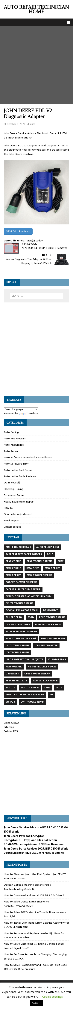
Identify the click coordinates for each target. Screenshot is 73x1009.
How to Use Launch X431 (21, 638)
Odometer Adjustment (18, 514)
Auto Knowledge (14, 445)
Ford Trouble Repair (52, 617)
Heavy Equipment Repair (19, 501)
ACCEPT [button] (36, 1003)
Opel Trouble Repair (37, 674)
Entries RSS (11, 731)
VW (51, 695)
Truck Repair (11, 520)
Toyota (10, 688)
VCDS (59, 688)
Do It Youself (12, 482)
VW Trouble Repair (32, 702)
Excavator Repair (14, 495)
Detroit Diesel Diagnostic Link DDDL (29, 596)
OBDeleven (12, 674)
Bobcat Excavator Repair (21, 582)
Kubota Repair (57, 659)
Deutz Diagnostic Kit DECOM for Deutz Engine (34, 853)
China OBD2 (11, 723)
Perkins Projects (16, 681)
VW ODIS (11, 702)
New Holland (14, 667)
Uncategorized (12, 527)
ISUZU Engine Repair (53, 638)
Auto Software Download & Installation (28, 457)
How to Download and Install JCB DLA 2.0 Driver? (34, 895)
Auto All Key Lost (47, 547)
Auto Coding (11, 432)
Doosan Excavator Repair (22, 610)
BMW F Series (13, 575)
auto (32, 124)
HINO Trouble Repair (48, 624)
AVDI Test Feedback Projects (24, 554)
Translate (32, 413)
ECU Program (14, 617)
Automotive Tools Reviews (20, 476)
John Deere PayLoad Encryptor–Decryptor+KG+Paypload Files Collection (30, 838)
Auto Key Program (15, 438)
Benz (50, 554)
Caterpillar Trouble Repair (23, 589)
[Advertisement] (36, 65)
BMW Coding (13, 568)
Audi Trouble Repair (18, 547)
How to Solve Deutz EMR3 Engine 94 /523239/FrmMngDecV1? (26, 903)
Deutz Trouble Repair (19, 603)
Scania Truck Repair (45, 681)
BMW (60, 561)
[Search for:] (36, 296)
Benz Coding (13, 561)
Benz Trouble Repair (39, 561)
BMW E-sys (32, 568)
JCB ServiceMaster (46, 645)
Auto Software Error (16, 464)
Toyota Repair (30, 688)
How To (8, 508)
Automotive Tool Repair (18, 470)
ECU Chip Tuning (13, 489)
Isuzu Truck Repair (17, 645)
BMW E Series (52, 568)
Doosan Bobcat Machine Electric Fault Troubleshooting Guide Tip (27, 887)
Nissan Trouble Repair (42, 667)
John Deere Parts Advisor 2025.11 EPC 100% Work (36, 849)
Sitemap (9, 727)
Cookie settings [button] (52, 996)
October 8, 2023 (16, 124)
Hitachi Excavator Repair (21, 631)
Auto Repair (11, 451)
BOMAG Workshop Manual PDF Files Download (34, 844)
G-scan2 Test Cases (18, 624)
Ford (31, 617)
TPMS (47, 688)
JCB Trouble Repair (17, 652)
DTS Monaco (51, 610)
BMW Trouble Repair (39, 575)
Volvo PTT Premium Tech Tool (25, 695)
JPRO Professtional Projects (24, 659)
